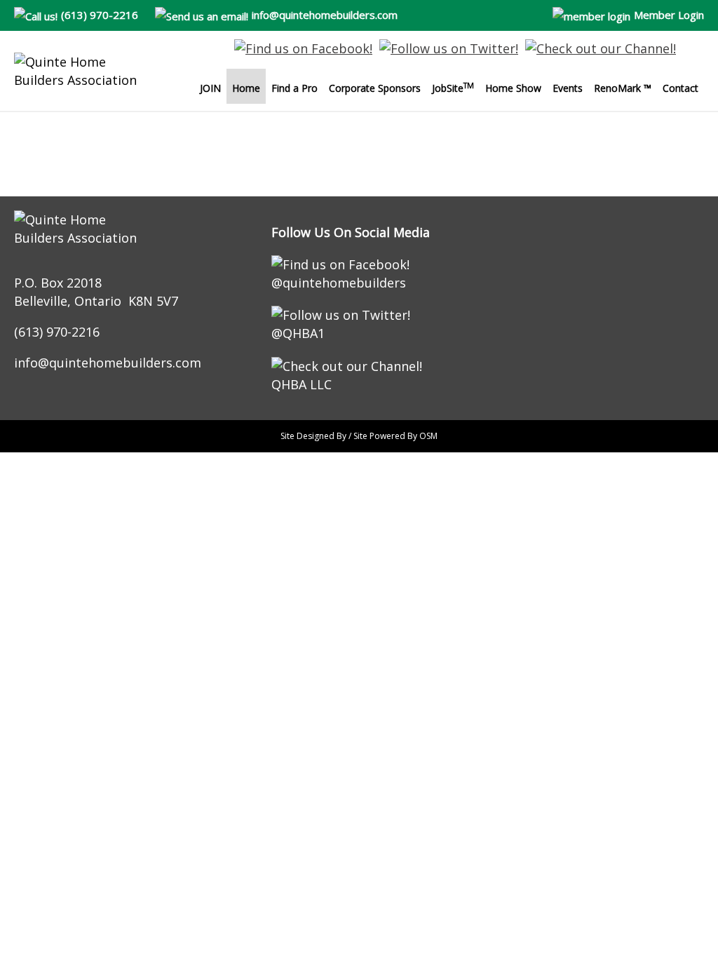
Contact (680, 88)
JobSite (453, 88)
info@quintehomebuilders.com (325, 15)
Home (246, 88)
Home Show (513, 88)
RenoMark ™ (622, 88)
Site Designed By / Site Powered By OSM (359, 436)
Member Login (669, 15)
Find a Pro (294, 88)
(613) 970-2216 (99, 15)
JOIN (210, 88)
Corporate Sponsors (375, 88)
